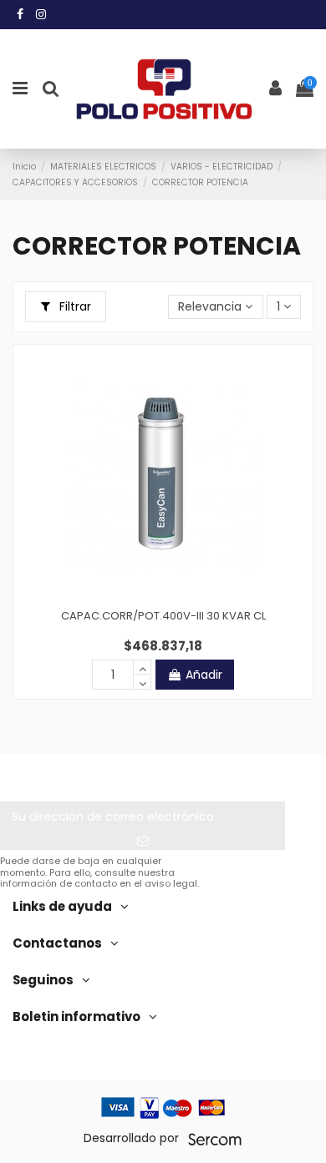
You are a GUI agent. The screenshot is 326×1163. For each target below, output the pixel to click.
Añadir (204, 674)
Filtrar (73, 306)
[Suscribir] (142, 841)
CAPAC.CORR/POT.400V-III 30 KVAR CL (163, 616)
